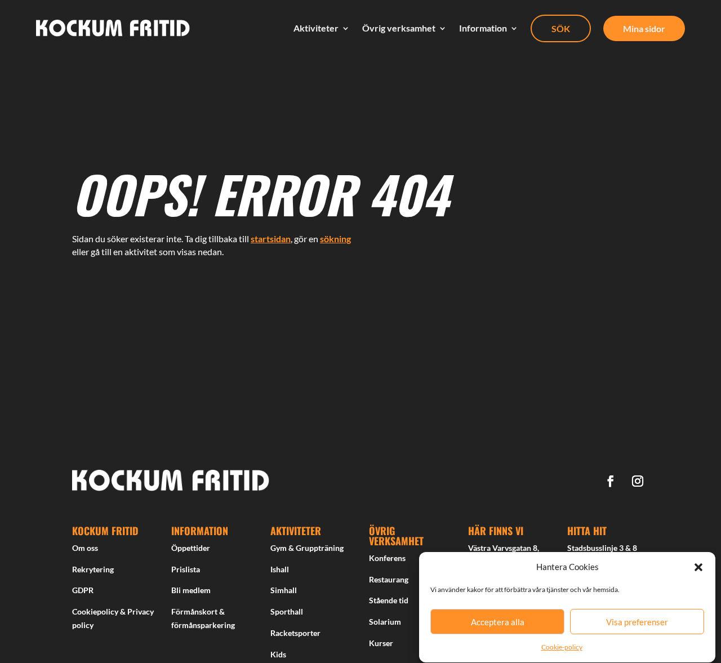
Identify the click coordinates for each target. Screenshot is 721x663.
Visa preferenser (637, 622)
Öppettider (190, 548)
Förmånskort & (198, 611)
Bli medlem (191, 590)
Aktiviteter (316, 28)
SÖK (560, 28)
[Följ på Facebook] (610, 481)
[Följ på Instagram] (637, 481)
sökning (335, 238)
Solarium (385, 621)
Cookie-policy (561, 647)
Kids (278, 654)
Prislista (185, 569)
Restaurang (388, 579)
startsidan (271, 238)
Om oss (85, 548)
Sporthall (286, 611)
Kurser (381, 643)
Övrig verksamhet (398, 28)
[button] (698, 567)
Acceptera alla (497, 622)
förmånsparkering (203, 625)
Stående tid (388, 600)
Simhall (283, 590)
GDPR (83, 590)
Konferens (387, 558)
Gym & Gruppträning (307, 548)
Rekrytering (93, 569)
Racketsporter (295, 633)
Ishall (279, 569)
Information (483, 28)
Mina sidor (644, 28)
